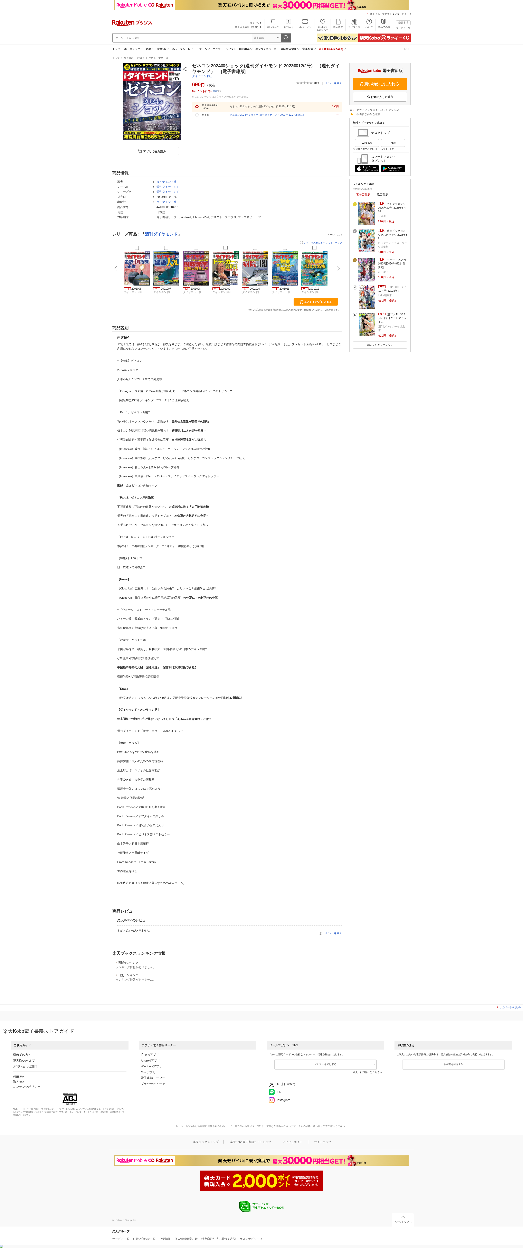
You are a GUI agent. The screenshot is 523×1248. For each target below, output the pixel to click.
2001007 (166, 288)
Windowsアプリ (151, 1066)
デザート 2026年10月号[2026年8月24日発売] (392, 263)
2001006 (136, 288)
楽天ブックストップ (206, 1142)
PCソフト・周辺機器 (237, 48)
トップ (116, 48)
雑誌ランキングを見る (380, 344)
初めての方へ (22, 1054)
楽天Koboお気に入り (322, 28)
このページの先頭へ (511, 1007)
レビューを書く (332, 83)
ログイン (254, 23)
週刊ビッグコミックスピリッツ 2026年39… (392, 234)
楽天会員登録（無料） (247, 27)
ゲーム (203, 48)
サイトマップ (322, 1142)
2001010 (255, 288)
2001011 (284, 288)
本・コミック (132, 48)
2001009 (225, 288)
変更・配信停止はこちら (366, 1072)
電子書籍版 (363, 194)
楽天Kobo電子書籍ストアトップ (250, 1142)
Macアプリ (148, 1072)
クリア (338, 243)
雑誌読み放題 (289, 48)
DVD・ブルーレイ (182, 48)
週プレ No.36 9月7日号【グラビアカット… (392, 318)
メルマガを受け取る (325, 1064)
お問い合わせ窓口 (25, 1066)
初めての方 (384, 27)
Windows (367, 142)
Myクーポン (305, 27)
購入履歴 (338, 27)
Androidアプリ (150, 1060)
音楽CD (161, 48)
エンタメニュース (266, 48)
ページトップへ (402, 1221)
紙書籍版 (382, 194)
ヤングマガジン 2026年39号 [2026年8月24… (392, 207)
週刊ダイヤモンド (167, 186)
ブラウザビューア (153, 1084)
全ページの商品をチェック (318, 243)
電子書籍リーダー (153, 1078)
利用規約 (19, 1077)
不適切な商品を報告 (368, 114)
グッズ (217, 48)
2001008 (196, 288)
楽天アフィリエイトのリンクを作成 (377, 109)
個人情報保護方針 (186, 1238)
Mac (393, 142)
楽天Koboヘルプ (24, 1060)
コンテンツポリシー (26, 1086)
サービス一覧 (403, 28)
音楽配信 (307, 48)
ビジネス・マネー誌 (157, 58)
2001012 (314, 288)
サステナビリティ (251, 1238)
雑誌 (148, 48)
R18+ (407, 48)
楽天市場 (403, 22)
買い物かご (273, 27)
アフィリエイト (293, 1142)
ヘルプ (369, 27)
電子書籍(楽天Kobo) (331, 48)
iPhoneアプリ (150, 1054)
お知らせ (289, 27)
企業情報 (165, 1238)
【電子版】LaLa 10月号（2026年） (392, 289)
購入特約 (19, 1081)
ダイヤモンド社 (202, 76)
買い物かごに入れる (381, 84)
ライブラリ (354, 27)
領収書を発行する (453, 1064)
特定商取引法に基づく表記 (218, 1238)
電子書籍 (128, 58)
